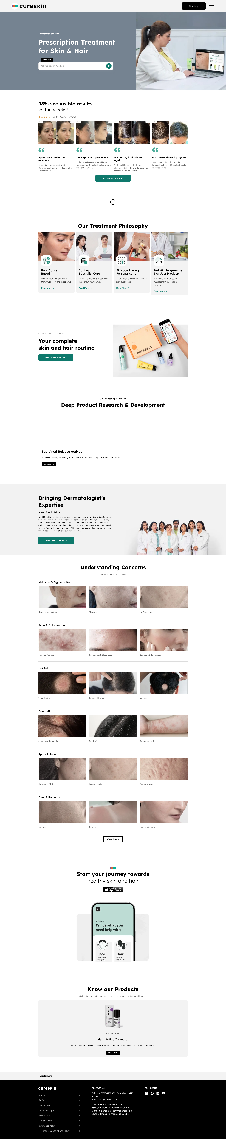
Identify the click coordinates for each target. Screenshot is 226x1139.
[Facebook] (152, 1093)
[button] (113, 839)
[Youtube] (163, 1093)
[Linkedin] (157, 1093)
